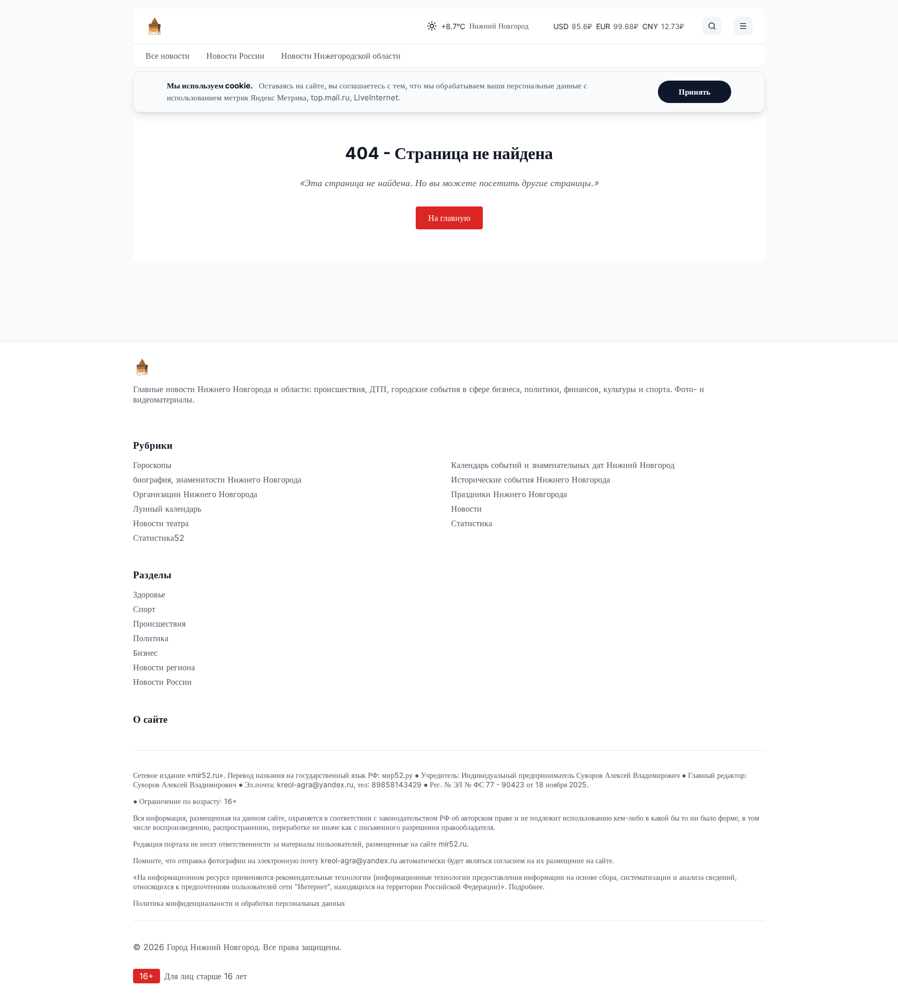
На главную (449, 218)
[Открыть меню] (743, 26)
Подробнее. (527, 886)
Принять (694, 92)
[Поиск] (712, 26)
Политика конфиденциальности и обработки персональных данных (239, 903)
